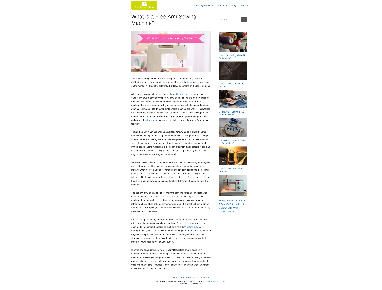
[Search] (244, 19)
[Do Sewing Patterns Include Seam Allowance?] (233, 107)
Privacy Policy (190, 277)
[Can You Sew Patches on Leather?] (233, 78)
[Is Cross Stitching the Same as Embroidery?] (233, 135)
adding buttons (194, 227)
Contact (181, 277)
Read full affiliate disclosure (217, 281)
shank (149, 120)
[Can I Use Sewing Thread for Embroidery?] (233, 50)
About (243, 5)
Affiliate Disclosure (203, 277)
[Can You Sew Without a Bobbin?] (233, 163)
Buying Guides (203, 5)
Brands (220, 5)
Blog (233, 5)
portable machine (179, 94)
